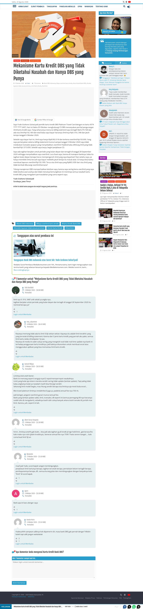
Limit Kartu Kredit (36, 86)
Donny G (111, 66)
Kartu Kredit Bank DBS (79, 83)
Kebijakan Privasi (90, 598)
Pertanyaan (25, 61)
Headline (104, 181)
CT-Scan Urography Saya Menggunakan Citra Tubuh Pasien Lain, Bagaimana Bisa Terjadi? (115, 124)
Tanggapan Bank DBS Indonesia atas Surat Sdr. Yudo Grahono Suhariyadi (46, 260)
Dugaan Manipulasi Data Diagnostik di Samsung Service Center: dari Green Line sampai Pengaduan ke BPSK (120, 244)
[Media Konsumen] (14, 6)
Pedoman (99, 598)
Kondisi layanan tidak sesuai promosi (29, 228)
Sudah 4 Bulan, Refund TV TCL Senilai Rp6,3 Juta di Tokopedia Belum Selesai (114, 188)
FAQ (120, 598)
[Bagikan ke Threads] (138, 606)
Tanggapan (52, 6)
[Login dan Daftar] (128, 7)
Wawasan (89, 6)
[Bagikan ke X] (129, 606)
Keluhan (16, 61)
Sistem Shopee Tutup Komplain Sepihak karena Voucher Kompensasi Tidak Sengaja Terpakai (115, 147)
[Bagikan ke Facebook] (125, 606)
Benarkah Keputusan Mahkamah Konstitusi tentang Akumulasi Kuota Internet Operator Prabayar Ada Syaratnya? (121, 215)
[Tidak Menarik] (15, 312)
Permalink (28, 293)
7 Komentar (37, 83)
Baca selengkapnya (21, 270)
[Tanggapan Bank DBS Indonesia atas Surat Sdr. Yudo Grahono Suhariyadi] (29, 241)
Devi (110, 131)
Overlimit (44, 86)
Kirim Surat (23, 6)
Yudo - (28, 83)
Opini (80, 6)
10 (114, 221)
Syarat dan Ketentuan (77, 598)
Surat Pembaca (37, 6)
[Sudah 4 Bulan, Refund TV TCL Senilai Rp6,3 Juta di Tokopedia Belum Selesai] (115, 162)
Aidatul (116, 193)
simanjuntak (113, 110)
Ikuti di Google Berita (24, 120)
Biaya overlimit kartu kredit (64, 83)
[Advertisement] (53, 101)
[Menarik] (15, 309)
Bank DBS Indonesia (50, 83)
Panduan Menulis (67, 6)
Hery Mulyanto (113, 89)
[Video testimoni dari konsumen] (115, 26)
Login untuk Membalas (22, 314)
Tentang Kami (102, 6)
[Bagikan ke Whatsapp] (134, 606)
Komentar (108, 63)
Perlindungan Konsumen (111, 598)
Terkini (124, 63)
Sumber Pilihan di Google (45, 120)
